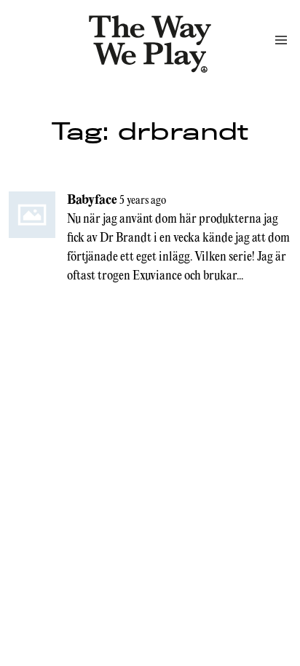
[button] (281, 40)
